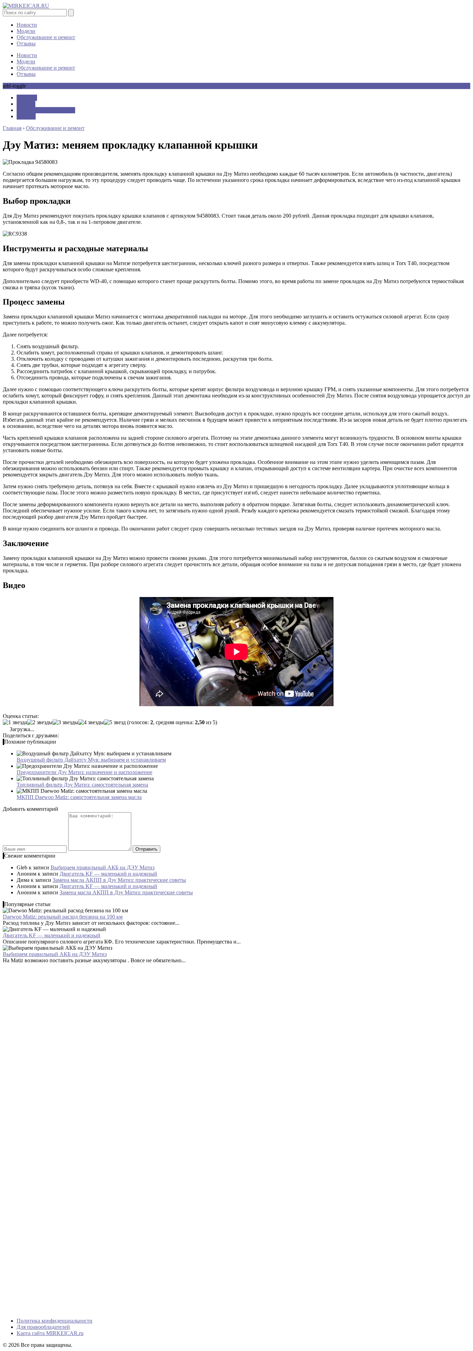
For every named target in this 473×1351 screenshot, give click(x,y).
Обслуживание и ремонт (46, 37)
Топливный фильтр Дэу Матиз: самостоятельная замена (82, 785)
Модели (26, 31)
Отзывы (26, 43)
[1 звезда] (15, 722)
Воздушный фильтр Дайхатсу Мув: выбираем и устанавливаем (91, 760)
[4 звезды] (91, 722)
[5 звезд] (115, 722)
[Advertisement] (210, 1030)
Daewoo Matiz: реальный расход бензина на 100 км (63, 917)
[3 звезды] (65, 722)
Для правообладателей (43, 1327)
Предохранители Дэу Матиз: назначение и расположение (84, 772)
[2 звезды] (40, 722)
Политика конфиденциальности (54, 1321)
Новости (27, 25)
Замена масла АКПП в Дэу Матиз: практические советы (119, 880)
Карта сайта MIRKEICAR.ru (50, 1333)
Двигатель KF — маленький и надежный (108, 874)
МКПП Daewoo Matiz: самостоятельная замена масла (79, 797)
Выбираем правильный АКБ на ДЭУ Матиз (102, 867)
